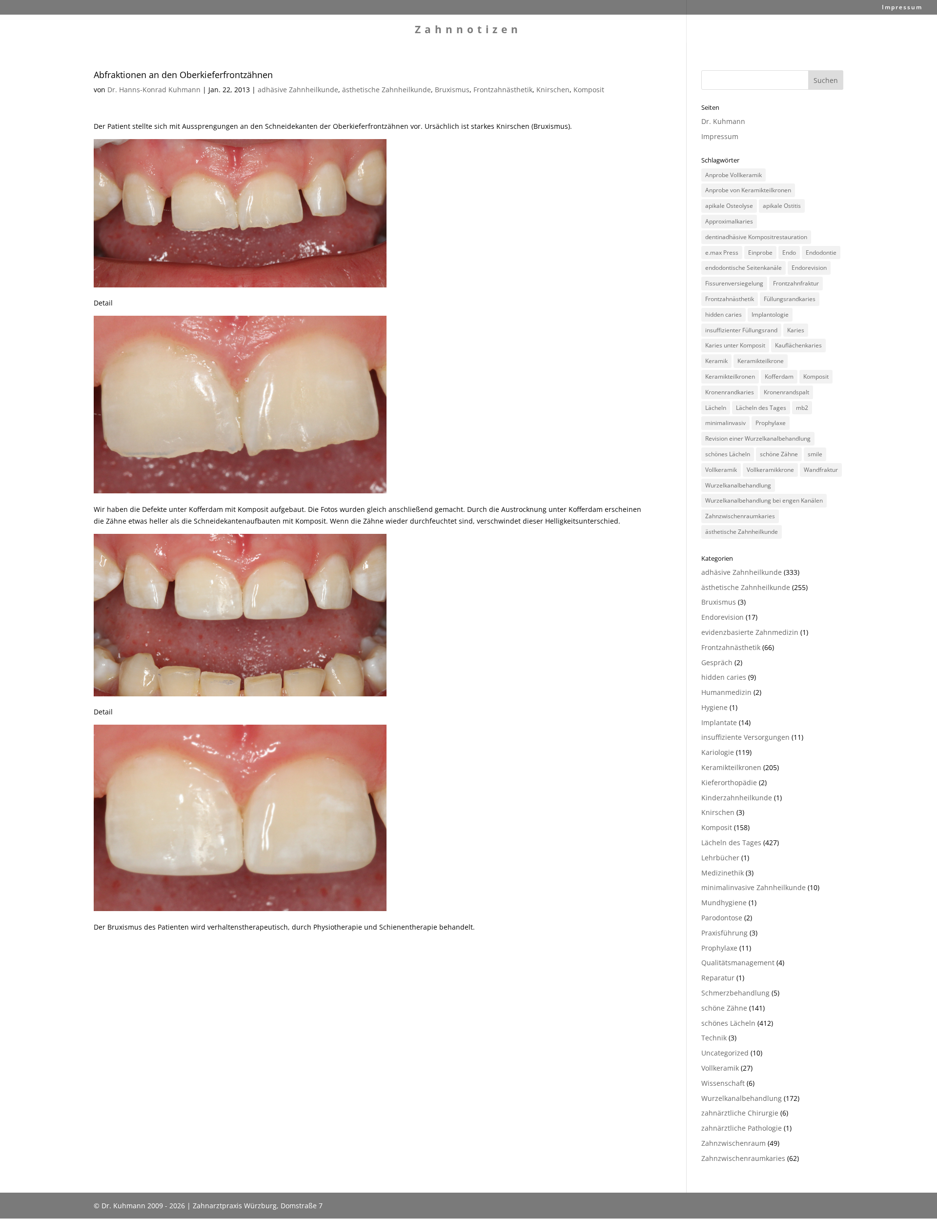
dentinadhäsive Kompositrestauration (756, 237)
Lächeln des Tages (761, 408)
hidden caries (723, 314)
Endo (789, 252)
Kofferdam (779, 376)
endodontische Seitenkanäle (743, 268)
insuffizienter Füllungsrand (741, 330)
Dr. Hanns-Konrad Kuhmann (154, 89)
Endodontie (821, 252)
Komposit (588, 89)
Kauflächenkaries (798, 345)
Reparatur (717, 977)
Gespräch (717, 662)
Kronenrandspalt (786, 392)
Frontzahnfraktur (796, 283)
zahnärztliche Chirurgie (739, 1112)
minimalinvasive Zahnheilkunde (753, 887)
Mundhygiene (724, 902)
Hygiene (714, 707)
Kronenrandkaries (729, 392)
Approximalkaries (729, 221)
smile (815, 454)
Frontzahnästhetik (502, 89)
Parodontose (721, 917)
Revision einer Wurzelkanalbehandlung (758, 438)
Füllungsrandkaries (789, 299)
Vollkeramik (721, 470)
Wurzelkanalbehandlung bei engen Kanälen (764, 500)
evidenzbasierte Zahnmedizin (749, 632)
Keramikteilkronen (730, 376)
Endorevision (809, 268)
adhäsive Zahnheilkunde (298, 89)
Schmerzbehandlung (735, 992)
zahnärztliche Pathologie (741, 1128)
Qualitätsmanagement (737, 962)
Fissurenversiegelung (734, 283)
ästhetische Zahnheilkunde (386, 89)
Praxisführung (724, 932)
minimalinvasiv (725, 423)
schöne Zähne (779, 454)
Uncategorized (725, 1052)
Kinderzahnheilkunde (736, 797)
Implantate (719, 722)
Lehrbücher (720, 857)
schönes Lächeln (727, 454)
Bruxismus (452, 89)
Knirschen (553, 89)
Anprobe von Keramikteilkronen (748, 190)
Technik (714, 1037)
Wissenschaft (723, 1083)
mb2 (802, 408)
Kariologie (717, 752)
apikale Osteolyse (729, 206)
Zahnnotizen (468, 31)
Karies (795, 330)
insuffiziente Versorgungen (745, 737)
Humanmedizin (726, 692)
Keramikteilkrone (760, 361)
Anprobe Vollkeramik (733, 175)
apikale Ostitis (782, 206)
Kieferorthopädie (729, 782)
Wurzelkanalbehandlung (738, 485)
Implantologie (770, 314)
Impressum (902, 7)
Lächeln (715, 408)
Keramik (716, 361)
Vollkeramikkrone (770, 470)
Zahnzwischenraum (733, 1143)
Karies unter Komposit (735, 345)
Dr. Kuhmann (723, 121)
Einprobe (760, 252)
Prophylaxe (770, 423)
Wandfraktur (821, 470)
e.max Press (721, 252)
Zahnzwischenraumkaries (740, 516)
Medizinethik (722, 872)
